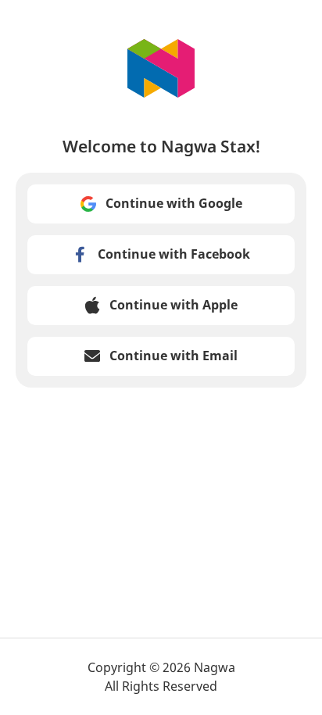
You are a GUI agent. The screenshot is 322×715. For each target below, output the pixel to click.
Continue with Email (173, 355)
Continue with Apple (173, 304)
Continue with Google (174, 203)
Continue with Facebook (174, 254)
